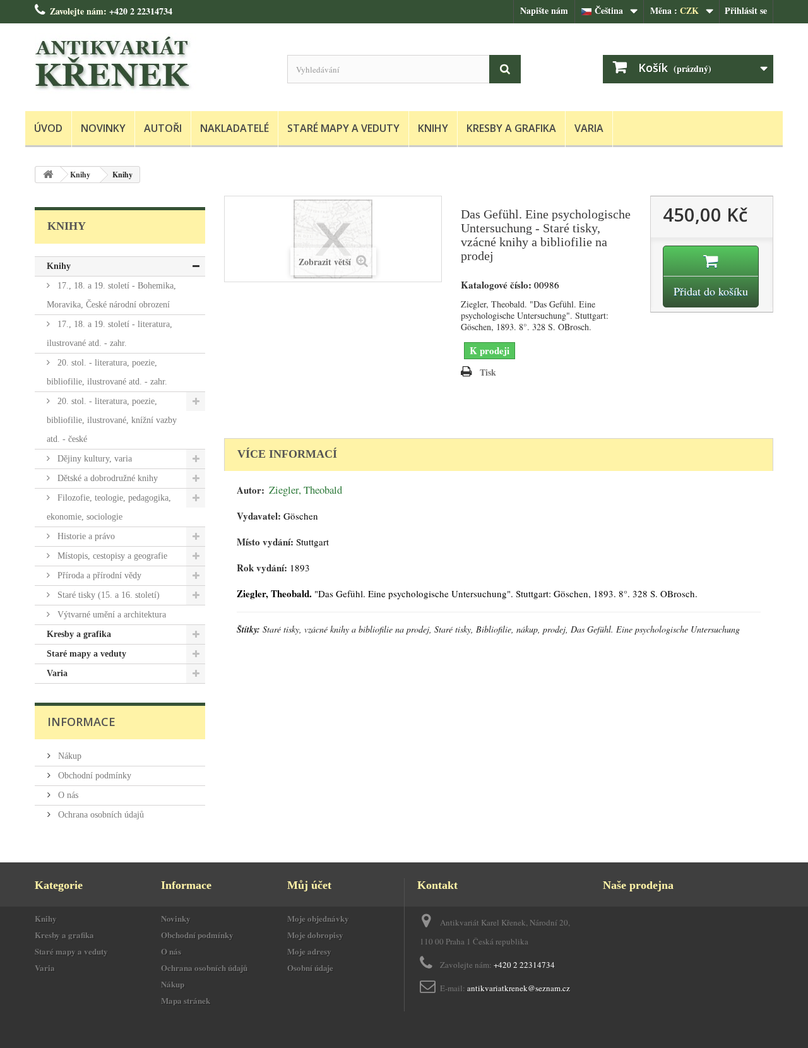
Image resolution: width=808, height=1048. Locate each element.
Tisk (488, 372)
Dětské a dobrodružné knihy (106, 478)
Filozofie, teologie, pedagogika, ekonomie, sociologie (109, 507)
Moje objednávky (318, 918)
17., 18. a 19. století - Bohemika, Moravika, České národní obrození (111, 295)
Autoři (163, 128)
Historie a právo (85, 536)
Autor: (250, 490)
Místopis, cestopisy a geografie (111, 556)
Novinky (103, 128)
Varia (588, 128)
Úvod (48, 128)
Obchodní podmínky (93, 775)
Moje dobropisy (315, 935)
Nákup (68, 756)
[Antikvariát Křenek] (151, 64)
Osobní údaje (310, 968)
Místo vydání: (265, 542)
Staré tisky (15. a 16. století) (107, 595)
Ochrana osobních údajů (100, 814)
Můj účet (309, 885)
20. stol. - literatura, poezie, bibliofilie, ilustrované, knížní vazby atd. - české (112, 420)
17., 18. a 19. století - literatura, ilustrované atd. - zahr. (109, 333)
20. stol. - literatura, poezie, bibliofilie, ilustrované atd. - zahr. (107, 372)
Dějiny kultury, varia (93, 458)
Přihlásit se (746, 10)
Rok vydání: (262, 568)
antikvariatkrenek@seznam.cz (518, 988)
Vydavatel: (259, 516)
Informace (81, 721)
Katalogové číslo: (496, 285)
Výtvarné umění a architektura (110, 614)
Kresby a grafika (511, 128)
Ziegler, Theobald (305, 490)
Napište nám (544, 10)
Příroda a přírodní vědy (98, 575)
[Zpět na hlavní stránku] (48, 174)
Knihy (433, 128)
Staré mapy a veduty (343, 128)
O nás (67, 795)
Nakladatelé (234, 128)
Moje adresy (309, 951)
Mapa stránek (185, 1000)
